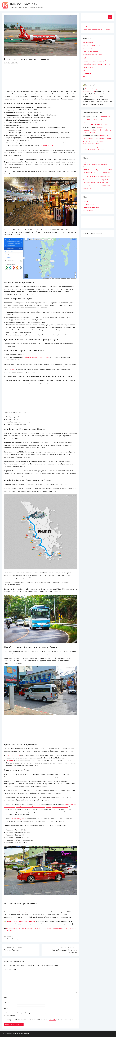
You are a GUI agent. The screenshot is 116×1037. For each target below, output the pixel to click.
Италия (86, 170)
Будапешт (91, 164)
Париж (88, 172)
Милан (102, 170)
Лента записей (88, 204)
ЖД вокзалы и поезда (91, 58)
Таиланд (15, 939)
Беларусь (105, 162)
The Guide (14, 62)
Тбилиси (98, 180)
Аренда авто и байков (91, 45)
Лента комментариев (91, 207)
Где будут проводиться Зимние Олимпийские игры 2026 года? (97, 130)
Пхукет (9, 939)
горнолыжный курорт (88, 185)
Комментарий (10, 970)
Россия (90, 176)
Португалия (99, 172)
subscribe (52, 1020)
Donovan (26, 1034)
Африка (94, 162)
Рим (84, 176)
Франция (86, 182)
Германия (86, 167)
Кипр (94, 170)
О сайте (86, 26)
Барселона (100, 162)
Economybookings (13, 755)
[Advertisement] (40, 77)
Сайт (6, 1008)
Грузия (93, 167)
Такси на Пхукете (17, 819)
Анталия (90, 162)
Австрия (85, 162)
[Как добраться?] (5, 5)
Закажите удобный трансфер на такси (20, 921)
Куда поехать (88, 67)
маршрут (96, 185)
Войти (85, 201)
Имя (6, 997)
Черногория (100, 182)
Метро (85, 70)
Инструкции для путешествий (94, 61)
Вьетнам (104, 164)
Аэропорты (10, 937)
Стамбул (86, 180)
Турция (104, 180)
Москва (108, 170)
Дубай (97, 167)
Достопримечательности (92, 55)
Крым (98, 170)
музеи (100, 185)
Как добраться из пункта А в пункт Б (96, 64)
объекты (106, 185)
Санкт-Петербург (101, 176)
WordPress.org (88, 210)
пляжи (90, 188)
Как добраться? (23, 4)
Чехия (106, 182)
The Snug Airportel (46, 145)
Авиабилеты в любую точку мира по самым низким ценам (28, 912)
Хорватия (93, 182)
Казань (91, 170)
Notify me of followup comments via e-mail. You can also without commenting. (40, 1020)
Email (6, 1003)
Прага (104, 172)
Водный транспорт (90, 52)
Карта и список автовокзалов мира (96, 30)
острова (85, 188)
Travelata (12, 369)
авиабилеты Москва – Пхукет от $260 (36, 357)
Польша (93, 172)
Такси (85, 76)
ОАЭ (84, 172)
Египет (101, 167)
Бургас (95, 164)
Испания (106, 167)
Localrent (9, 760)
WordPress (18, 1034)
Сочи (109, 176)
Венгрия (100, 164)
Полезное (87, 73)
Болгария (86, 164)
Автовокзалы (88, 42)
